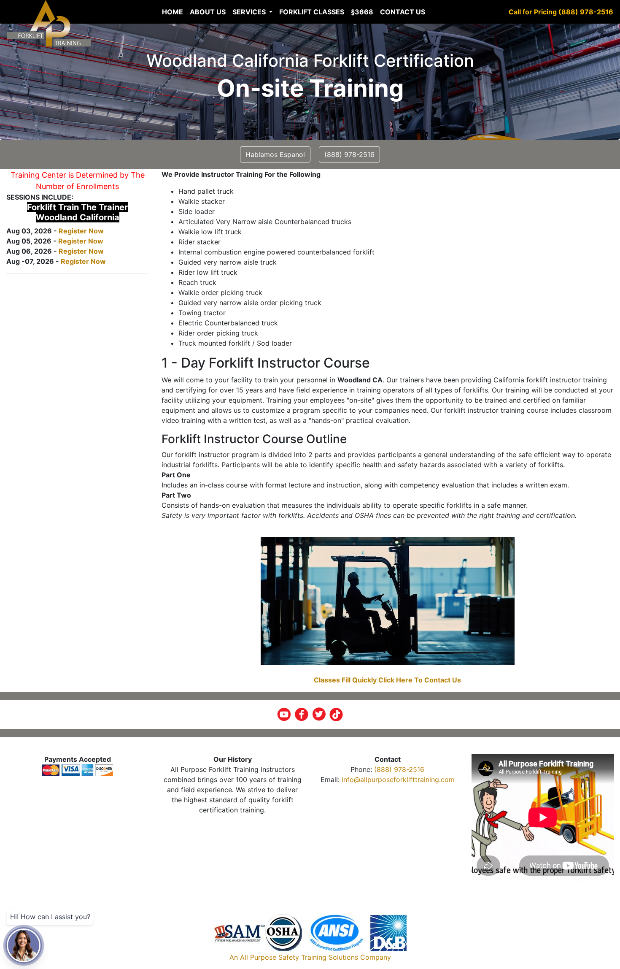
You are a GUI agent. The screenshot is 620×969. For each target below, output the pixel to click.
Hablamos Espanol (275, 154)
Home (172, 12)
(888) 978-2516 (399, 769)
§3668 (362, 12)
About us (208, 12)
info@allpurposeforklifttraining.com (398, 779)
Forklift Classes (311, 12)
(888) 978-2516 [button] (349, 154)
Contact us (402, 12)
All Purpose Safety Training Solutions (299, 957)
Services (249, 12)
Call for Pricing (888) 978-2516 (561, 12)
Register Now (81, 231)
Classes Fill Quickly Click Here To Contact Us (387, 680)
